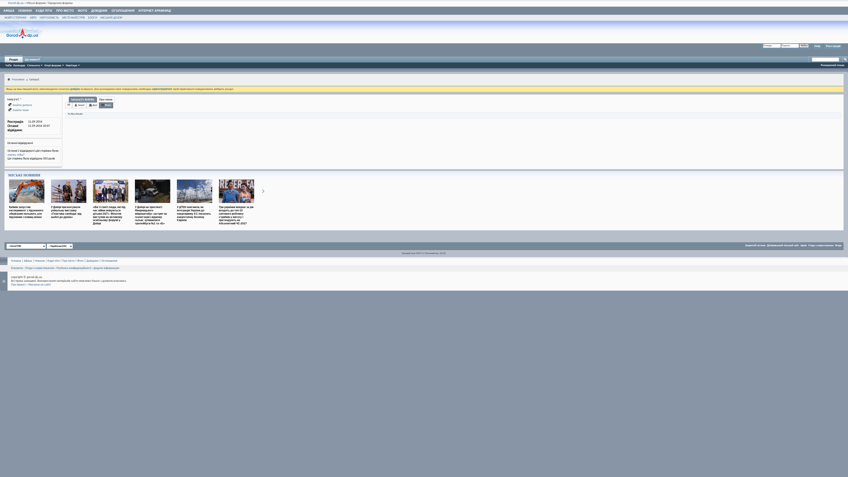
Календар (19, 65)
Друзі (95, 105)
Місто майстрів (73, 17)
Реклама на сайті (39, 284)
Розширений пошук (832, 65)
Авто (33, 17)
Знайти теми (20, 110)
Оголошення (123, 10)
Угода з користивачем (39, 268)
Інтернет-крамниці (154, 10)
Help (817, 46)
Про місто (65, 10)
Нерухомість (49, 17)
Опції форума (52, 65)
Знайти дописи (22, 105)
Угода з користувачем (821, 245)
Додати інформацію (106, 268)
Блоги (92, 17)
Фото (82, 10)
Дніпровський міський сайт (783, 245)
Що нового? (32, 59)
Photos (108, 105)
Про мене (105, 99)
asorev (11, 155)
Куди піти (44, 10)
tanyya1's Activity (82, 99)
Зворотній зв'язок (755, 245)
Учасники (18, 79)
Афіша (8, 10)
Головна (16, 261)
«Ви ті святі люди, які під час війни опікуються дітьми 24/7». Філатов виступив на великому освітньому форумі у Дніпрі (109, 215)
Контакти (17, 268)
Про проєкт (18, 284)
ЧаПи (8, 65)
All (68, 105)
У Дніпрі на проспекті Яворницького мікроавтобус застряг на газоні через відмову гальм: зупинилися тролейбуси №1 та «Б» (151, 215)
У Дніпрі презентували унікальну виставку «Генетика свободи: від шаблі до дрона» (66, 212)
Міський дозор (111, 17)
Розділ (13, 59)
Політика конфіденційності (73, 268)
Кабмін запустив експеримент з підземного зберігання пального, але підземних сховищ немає (26, 212)
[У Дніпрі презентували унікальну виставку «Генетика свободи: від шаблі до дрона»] (68, 204)
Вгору (838, 245)
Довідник (99, 10)
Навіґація (71, 65)
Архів (804, 245)
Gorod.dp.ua (16, 3)
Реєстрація (833, 46)
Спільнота (33, 65)
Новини (25, 10)
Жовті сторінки (15, 17)
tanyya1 (81, 105)
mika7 (21, 155)
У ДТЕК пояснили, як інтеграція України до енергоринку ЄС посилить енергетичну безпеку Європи (194, 214)
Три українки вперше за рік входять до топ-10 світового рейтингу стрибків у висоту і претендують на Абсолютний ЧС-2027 (236, 215)
